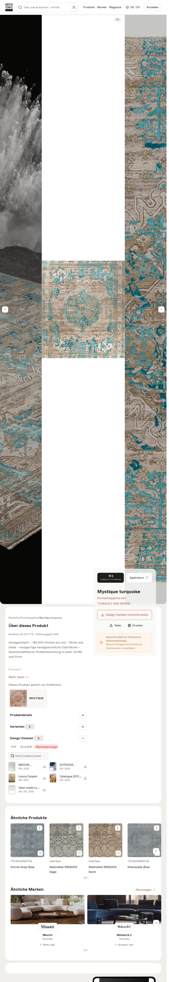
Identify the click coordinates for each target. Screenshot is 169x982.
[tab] (13, 746)
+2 (40, 853)
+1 (79, 853)
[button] (84, 877)
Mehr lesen (16, 677)
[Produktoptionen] (39, 828)
